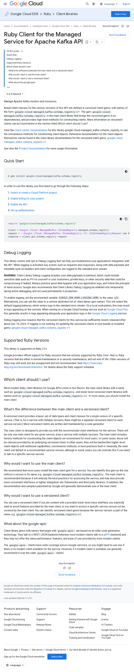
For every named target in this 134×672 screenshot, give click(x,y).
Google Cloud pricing (14, 619)
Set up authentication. (22, 210)
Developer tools (40, 26)
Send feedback (117, 34)
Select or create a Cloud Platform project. (33, 192)
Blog (103, 614)
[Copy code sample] (126, 219)
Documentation (21, 26)
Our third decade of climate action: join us (90, 649)
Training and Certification (82, 637)
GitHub (72, 614)
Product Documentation (32, 148)
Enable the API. (19, 204)
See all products (12, 614)
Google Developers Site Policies (87, 589)
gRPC (106, 534)
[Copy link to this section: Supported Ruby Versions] (52, 341)
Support (40, 619)
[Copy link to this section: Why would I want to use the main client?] (68, 464)
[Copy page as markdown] (97, 42)
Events (105, 619)
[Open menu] (5, 4)
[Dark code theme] (126, 171)
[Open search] (87, 4)
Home (7, 26)
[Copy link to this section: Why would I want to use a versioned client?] (72, 496)
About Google (11, 649)
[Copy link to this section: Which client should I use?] (53, 380)
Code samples (76, 627)
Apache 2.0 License (43, 589)
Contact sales (11, 630)
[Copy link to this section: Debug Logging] (34, 253)
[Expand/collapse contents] (22, 51)
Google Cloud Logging (104, 313)
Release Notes (43, 624)
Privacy (25, 649)
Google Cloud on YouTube (114, 630)
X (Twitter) (107, 624)
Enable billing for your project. (27, 198)
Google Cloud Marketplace (17, 624)
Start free (120, 14)
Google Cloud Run (117, 309)
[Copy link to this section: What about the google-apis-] (50, 524)
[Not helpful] (127, 26)
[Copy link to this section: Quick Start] (27, 161)
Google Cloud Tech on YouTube (112, 636)
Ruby (47, 14)
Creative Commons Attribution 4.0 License (92, 585)
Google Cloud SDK (24, 14)
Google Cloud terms (56, 649)
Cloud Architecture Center (82, 632)
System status (43, 630)
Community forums (46, 614)
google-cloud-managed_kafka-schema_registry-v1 (41, 327)
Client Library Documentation (31, 130)
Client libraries (67, 14)
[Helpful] (122, 26)
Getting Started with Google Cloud (83, 620)
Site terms (37, 649)
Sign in (126, 4)
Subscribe (57, 656)
